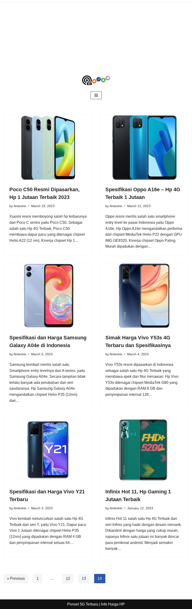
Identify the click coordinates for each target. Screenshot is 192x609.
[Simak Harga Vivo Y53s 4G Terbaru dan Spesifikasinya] (144, 295)
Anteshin (20, 206)
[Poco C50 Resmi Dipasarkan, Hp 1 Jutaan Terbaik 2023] (48, 147)
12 (68, 578)
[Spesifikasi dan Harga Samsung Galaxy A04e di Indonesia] (48, 295)
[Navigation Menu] (96, 95)
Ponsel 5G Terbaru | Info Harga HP (96, 604)
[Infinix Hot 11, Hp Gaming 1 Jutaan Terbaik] (144, 449)
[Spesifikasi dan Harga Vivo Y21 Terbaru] (48, 449)
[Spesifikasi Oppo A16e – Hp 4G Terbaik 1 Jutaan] (144, 147)
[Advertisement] (96, 35)
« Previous (16, 578)
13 (84, 578)
